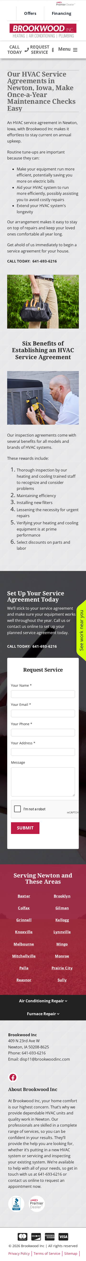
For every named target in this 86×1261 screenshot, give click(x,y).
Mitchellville (24, 956)
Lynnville (62, 931)
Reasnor (24, 979)
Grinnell (24, 919)
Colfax (24, 907)
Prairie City (62, 967)
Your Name (21, 685)
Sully (62, 979)
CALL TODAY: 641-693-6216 (32, 261)
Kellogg (62, 919)
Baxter (24, 896)
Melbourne (24, 944)
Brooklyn (62, 896)
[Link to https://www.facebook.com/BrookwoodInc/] (13, 1077)
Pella (23, 967)
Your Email (21, 704)
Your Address (23, 743)
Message (18, 762)
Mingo (62, 944)
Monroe (62, 956)
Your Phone (21, 724)
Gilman (62, 907)
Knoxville (23, 931)
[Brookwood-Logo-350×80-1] (43, 25)
